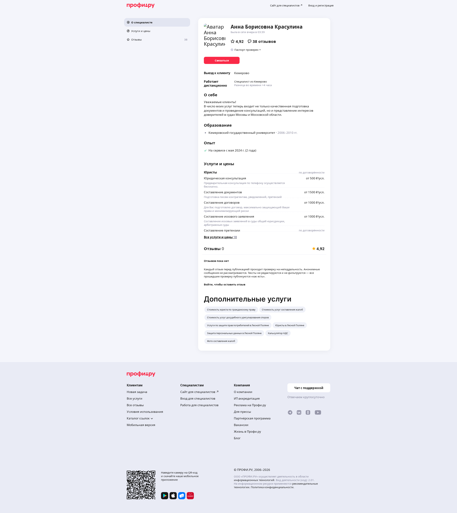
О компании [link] (243, 392)
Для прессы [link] (242, 412)
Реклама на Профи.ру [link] (250, 405)
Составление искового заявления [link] (229, 216)
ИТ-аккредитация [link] (247, 398)
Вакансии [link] (241, 425)
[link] (222, 60)
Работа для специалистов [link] (199, 405)
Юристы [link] (210, 172)
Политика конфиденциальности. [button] (272, 487)
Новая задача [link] (137, 392)
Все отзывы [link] (135, 405)
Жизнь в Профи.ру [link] (247, 431)
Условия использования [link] (145, 412)
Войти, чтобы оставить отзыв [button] (224, 284)
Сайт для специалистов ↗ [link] (199, 392)
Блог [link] (237, 438)
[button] (157, 22)
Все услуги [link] (134, 398)
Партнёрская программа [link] (252, 418)
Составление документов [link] (223, 192)
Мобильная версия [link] (141, 425)
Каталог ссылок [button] (138, 418)
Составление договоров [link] (222, 202)
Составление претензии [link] (222, 230)
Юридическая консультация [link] (225, 178)
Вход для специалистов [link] (197, 398)
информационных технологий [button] (254, 480)
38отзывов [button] (264, 41)
